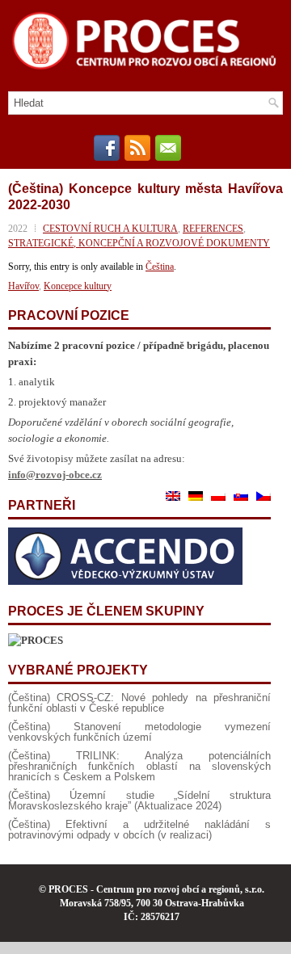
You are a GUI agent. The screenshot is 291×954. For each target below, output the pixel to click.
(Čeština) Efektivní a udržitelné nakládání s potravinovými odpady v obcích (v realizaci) (139, 829)
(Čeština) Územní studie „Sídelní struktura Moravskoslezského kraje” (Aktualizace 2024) (139, 800)
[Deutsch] (195, 496)
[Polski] (218, 496)
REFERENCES (213, 228)
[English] (173, 496)
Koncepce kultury (78, 286)
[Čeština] (263, 496)
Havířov (23, 286)
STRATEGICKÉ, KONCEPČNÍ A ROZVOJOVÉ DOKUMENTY (139, 243)
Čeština (160, 266)
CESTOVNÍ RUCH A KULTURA (110, 228)
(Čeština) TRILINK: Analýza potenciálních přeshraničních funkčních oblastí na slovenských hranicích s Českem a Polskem (139, 766)
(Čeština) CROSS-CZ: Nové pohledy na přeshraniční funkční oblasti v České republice (139, 702)
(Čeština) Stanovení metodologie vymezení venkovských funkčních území (139, 732)
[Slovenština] (241, 496)
